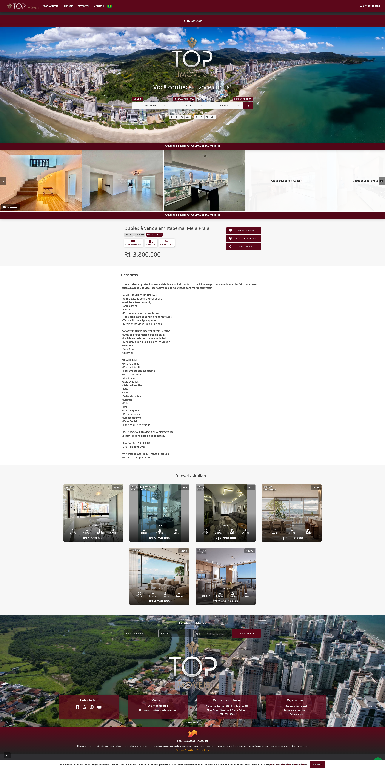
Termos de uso (203, 750)
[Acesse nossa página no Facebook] (77, 707)
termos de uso (300, 764)
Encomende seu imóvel (296, 710)
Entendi (317, 764)
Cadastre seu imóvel (296, 705)
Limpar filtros (242, 99)
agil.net (203, 741)
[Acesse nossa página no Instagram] (92, 707)
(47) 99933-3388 (194, 21)
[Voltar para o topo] (7, 755)
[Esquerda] (3, 181)
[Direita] (382, 181)
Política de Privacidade (185, 750)
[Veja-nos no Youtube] (99, 707)
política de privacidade (280, 764)
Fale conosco (296, 714)
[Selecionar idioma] (111, 6)
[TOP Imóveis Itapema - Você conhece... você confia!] (192, 57)
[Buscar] (248, 105)
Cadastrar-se (246, 633)
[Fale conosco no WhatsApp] (84, 707)
